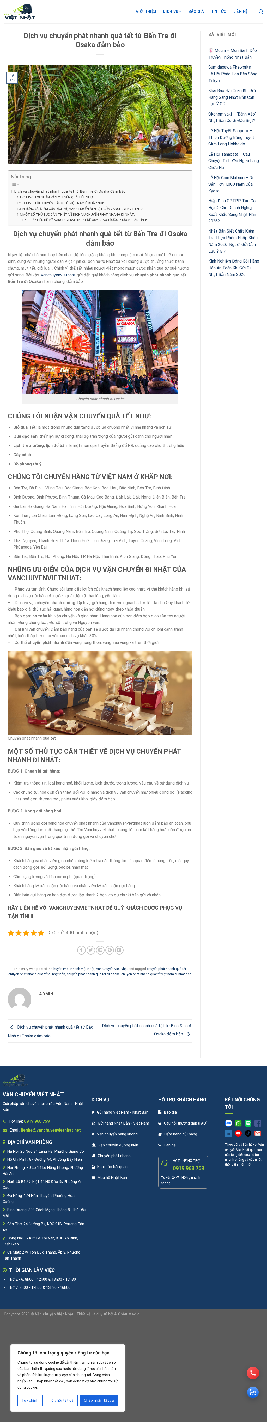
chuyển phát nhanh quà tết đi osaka (93, 974)
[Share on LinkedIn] (119, 950)
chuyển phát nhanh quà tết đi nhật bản (36, 974)
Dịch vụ (170, 11)
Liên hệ (170, 1145)
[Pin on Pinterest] (109, 950)
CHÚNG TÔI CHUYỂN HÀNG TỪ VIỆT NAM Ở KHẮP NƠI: (63, 203)
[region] (67, 1378)
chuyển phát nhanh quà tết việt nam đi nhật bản (156, 974)
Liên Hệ (240, 11)
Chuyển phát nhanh (114, 1156)
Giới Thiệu (146, 11)
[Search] (261, 12)
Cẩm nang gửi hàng (180, 1134)
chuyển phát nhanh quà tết (166, 969)
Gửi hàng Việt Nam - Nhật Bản (122, 1112)
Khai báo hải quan (112, 1167)
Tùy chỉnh (30, 1400)
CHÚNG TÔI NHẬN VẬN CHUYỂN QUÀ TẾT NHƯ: (58, 197)
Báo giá (196, 11)
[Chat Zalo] (253, 1392)
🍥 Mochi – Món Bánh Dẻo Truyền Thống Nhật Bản (232, 54)
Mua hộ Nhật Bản (112, 1178)
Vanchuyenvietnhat (58, 274)
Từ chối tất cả (61, 1400)
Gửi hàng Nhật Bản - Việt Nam (123, 1123)
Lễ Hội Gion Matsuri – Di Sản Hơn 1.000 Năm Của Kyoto (230, 184)
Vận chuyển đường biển (118, 1145)
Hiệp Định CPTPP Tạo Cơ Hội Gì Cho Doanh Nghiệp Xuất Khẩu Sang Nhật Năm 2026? (232, 210)
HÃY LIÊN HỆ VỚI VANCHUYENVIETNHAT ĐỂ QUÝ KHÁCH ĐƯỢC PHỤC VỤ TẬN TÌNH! (89, 220)
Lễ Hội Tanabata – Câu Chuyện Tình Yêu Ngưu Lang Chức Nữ (233, 161)
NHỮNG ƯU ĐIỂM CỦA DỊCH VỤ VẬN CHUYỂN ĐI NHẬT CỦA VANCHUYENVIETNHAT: (84, 209)
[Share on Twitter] (91, 950)
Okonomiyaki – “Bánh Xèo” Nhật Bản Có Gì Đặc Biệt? (232, 117)
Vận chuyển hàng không (117, 1134)
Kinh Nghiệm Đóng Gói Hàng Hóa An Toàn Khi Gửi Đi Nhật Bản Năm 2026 (233, 268)
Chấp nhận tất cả (99, 1400)
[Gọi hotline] (253, 1373)
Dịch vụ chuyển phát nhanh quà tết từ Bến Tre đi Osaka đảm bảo (70, 191)
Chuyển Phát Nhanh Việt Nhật (72, 969)
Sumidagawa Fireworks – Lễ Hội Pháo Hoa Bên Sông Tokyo (232, 74)
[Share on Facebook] (81, 950)
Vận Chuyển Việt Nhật (112, 969)
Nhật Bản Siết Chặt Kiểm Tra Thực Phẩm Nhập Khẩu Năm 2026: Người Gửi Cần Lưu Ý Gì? (233, 241)
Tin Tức (219, 11)
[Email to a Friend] (100, 950)
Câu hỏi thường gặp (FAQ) (185, 1123)
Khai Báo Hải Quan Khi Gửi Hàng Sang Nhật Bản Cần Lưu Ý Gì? (232, 97)
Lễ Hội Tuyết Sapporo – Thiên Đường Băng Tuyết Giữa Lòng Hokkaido (231, 137)
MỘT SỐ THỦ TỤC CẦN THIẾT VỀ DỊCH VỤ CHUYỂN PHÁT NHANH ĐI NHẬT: (78, 214)
